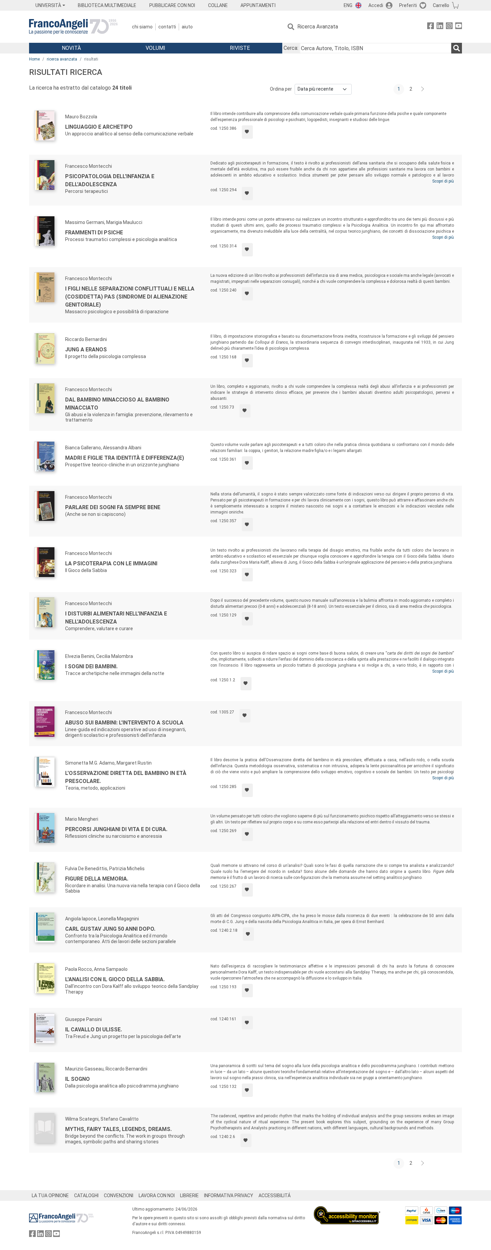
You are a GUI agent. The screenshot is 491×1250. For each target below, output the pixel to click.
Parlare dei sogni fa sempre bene (112, 507)
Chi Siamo (142, 26)
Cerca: (291, 48)
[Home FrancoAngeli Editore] (73, 27)
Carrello (441, 5)
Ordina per (281, 89)
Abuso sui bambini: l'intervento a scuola (124, 722)
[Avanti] (423, 89)
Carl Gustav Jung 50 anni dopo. (110, 929)
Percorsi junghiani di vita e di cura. (116, 829)
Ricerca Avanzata (317, 26)
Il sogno (77, 1079)
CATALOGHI (86, 1195)
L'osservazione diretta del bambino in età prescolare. (125, 777)
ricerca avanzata (62, 59)
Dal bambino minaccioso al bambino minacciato (117, 403)
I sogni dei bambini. (91, 666)
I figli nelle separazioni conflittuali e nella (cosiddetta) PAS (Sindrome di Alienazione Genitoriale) (129, 297)
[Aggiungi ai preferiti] (247, 132)
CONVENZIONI (118, 1195)
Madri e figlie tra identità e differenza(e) (124, 458)
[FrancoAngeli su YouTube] (458, 26)
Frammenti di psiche (94, 232)
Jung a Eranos (86, 349)
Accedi (375, 5)
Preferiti (408, 5)
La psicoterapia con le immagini (111, 563)
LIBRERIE (189, 1195)
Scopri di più (443, 181)
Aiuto (187, 26)
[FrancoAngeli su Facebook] (430, 26)
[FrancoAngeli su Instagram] (449, 26)
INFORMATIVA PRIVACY (228, 1195)
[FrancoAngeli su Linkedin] (440, 26)
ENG (348, 5)
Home (34, 59)
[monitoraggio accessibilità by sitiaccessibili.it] (347, 1210)
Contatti (167, 26)
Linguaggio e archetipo (99, 127)
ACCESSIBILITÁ (275, 1195)
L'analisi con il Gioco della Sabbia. (115, 979)
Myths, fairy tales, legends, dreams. (118, 1129)
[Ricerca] (456, 48)
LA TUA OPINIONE (50, 1195)
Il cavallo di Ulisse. (93, 1029)
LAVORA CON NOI (157, 1195)
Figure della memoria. (96, 879)
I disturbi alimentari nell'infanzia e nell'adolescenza (116, 617)
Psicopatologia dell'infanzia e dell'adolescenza (109, 180)
